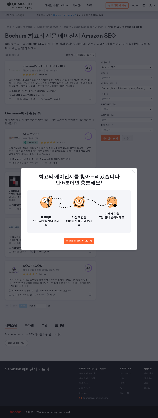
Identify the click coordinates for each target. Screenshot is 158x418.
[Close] (133, 171)
